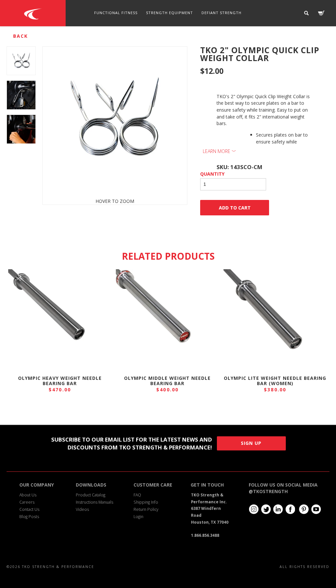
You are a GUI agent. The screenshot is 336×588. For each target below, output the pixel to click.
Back (20, 36)
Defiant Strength (221, 12)
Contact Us (29, 509)
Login (138, 516)
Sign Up (251, 443)
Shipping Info (146, 502)
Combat (215, 38)
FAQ (137, 495)
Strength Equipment (169, 12)
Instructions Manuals (94, 502)
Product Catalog (90, 495)
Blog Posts (29, 516)
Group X (189, 38)
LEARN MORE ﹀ (219, 151)
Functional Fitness (115, 12)
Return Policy (146, 509)
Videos (82, 509)
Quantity (212, 174)
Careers (26, 502)
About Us (27, 495)
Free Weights (94, 38)
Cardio (125, 38)
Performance (157, 38)
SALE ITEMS (244, 38)
